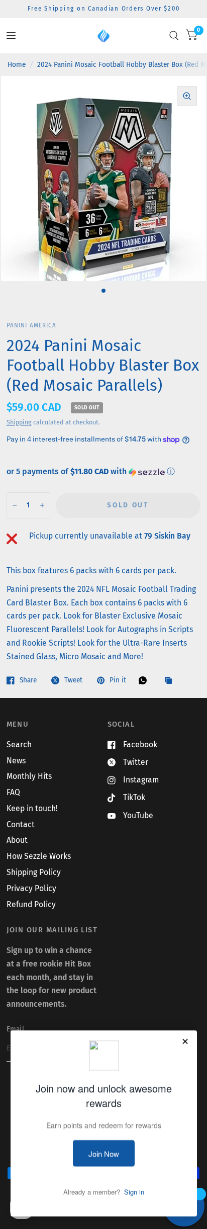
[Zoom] (187, 96)
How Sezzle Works (39, 856)
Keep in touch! (32, 808)
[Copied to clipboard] (170, 681)
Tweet (73, 680)
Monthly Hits (29, 776)
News (16, 760)
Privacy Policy (31, 888)
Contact (21, 824)
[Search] (174, 35)
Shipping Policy (34, 872)
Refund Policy (31, 904)
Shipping (19, 422)
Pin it (118, 680)
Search (19, 744)
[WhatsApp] (145, 680)
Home (17, 64)
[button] (104, 472)
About (17, 840)
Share (28, 680)
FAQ (13, 792)
